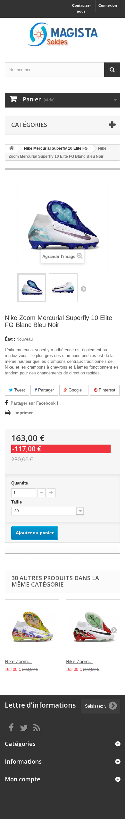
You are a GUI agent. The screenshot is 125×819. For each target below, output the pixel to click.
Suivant (83, 289)
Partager (45, 390)
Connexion (107, 5)
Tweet (19, 390)
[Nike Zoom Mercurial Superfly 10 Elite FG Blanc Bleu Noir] (32, 288)
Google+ (75, 390)
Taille (17, 502)
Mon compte (22, 779)
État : (10, 339)
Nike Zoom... (18, 661)
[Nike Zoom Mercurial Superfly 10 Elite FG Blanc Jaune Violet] (32, 626)
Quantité (19, 483)
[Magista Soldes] (62, 34)
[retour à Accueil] (11, 149)
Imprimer (23, 412)
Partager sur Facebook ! (34, 403)
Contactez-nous (81, 8)
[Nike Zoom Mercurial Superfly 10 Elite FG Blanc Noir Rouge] (93, 626)
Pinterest (106, 390)
